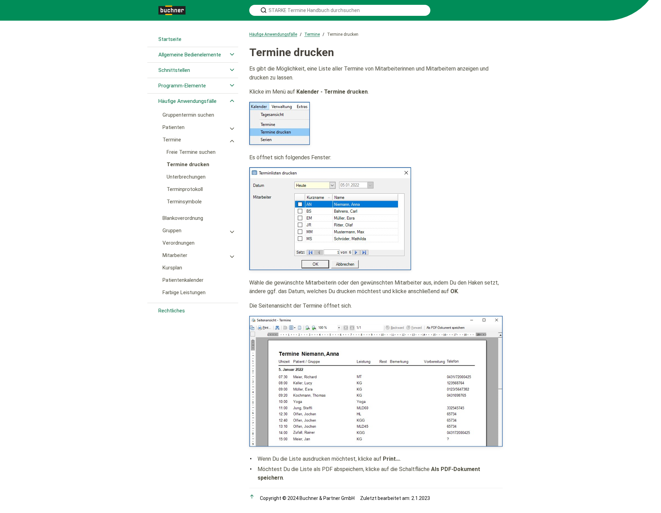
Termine (171, 140)
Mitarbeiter (174, 255)
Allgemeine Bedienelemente (189, 55)
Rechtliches (171, 311)
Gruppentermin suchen (188, 115)
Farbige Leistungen (184, 292)
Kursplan (172, 268)
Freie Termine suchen (191, 152)
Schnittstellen (174, 70)
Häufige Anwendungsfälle (187, 101)
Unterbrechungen (186, 177)
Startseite (169, 39)
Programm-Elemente (182, 86)
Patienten (173, 127)
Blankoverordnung (182, 218)
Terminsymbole (184, 202)
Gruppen (171, 230)
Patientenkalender (182, 280)
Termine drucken (188, 164)
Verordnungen (178, 243)
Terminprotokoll (185, 189)
